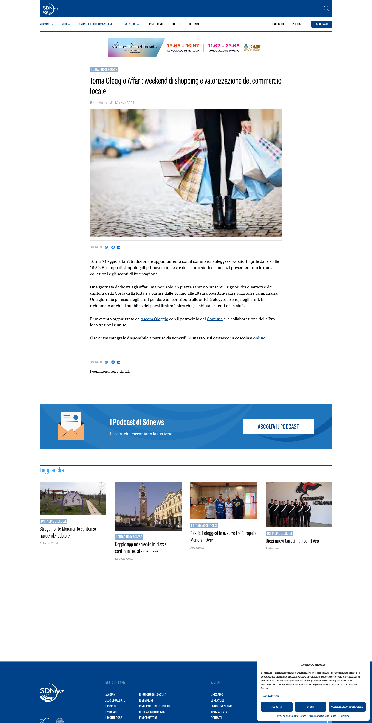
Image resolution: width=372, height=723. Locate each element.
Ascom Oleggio (154, 318)
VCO (64, 24)
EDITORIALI (194, 24)
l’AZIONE (110, 694)
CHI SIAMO (217, 694)
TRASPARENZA (219, 712)
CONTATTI (216, 718)
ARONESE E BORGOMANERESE (95, 24)
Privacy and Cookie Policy (291, 715)
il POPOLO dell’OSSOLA (152, 694)
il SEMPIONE (146, 700)
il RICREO (110, 706)
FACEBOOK (278, 24)
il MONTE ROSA (113, 718)
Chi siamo (344, 715)
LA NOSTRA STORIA (221, 706)
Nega (310, 707)
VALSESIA (130, 24)
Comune (215, 318)
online (259, 338)
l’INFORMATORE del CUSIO (154, 706)
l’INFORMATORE (148, 718)
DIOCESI (175, 24)
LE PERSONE (217, 700)
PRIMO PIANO (155, 24)
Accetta (277, 707)
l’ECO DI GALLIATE (115, 700)
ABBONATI (322, 24)
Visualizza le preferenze (347, 707)
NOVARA (45, 24)
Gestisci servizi (271, 695)
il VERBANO (111, 712)
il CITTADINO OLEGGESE (104, 69)
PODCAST (298, 24)
